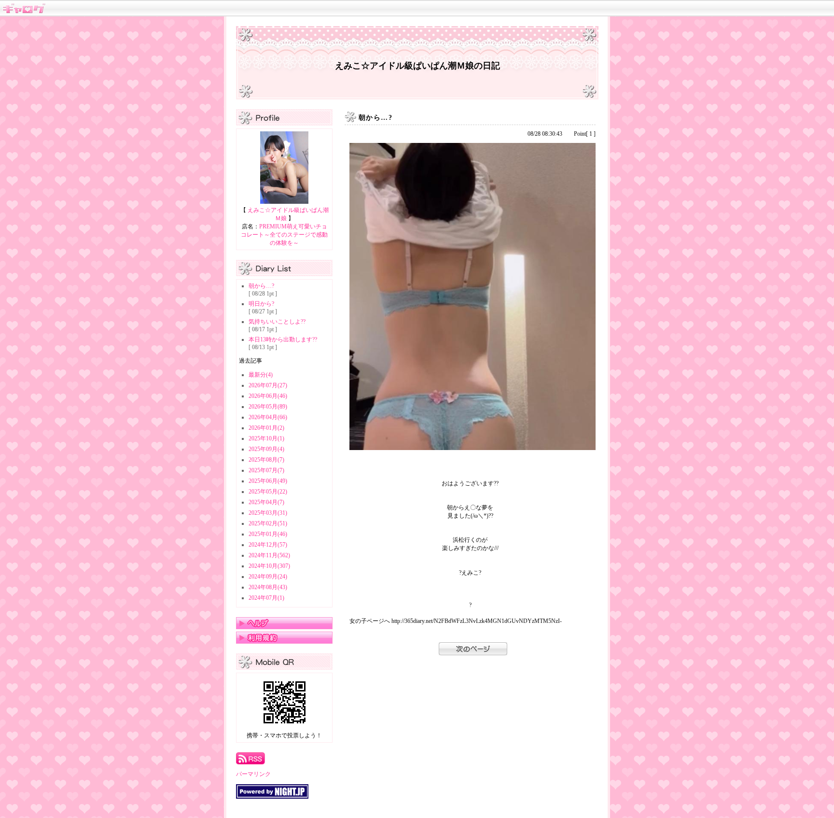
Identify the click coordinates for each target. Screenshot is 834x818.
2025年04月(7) (266, 502)
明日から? (261, 303)
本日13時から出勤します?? (283, 339)
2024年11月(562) (269, 555)
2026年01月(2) (266, 427)
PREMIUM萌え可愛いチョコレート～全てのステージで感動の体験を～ (284, 234)
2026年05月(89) (268, 406)
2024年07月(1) (266, 597)
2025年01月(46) (268, 534)
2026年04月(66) (268, 417)
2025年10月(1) (266, 438)
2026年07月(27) (268, 385)
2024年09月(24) (268, 576)
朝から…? (261, 285)
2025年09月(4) (266, 449)
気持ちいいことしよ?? (277, 321)
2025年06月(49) (268, 481)
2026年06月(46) (268, 396)
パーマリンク (253, 774)
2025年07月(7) (266, 470)
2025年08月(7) (266, 459)
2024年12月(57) (268, 544)
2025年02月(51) (268, 523)
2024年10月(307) (269, 566)
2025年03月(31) (268, 512)
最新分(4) (261, 374)
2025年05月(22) (268, 491)
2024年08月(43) (268, 587)
